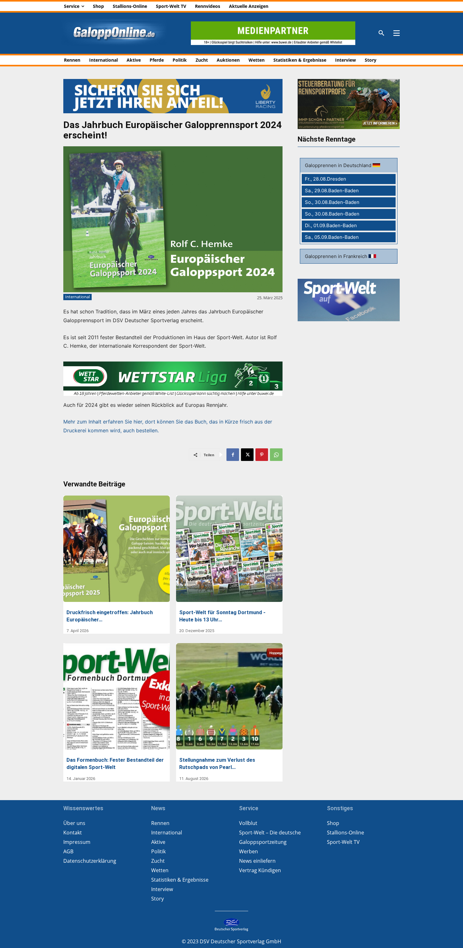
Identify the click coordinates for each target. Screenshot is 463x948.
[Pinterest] (261, 454)
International (77, 297)
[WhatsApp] (276, 454)
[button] (381, 33)
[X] (247, 454)
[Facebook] (232, 454)
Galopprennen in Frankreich (337, 256)
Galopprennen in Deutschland (339, 165)
